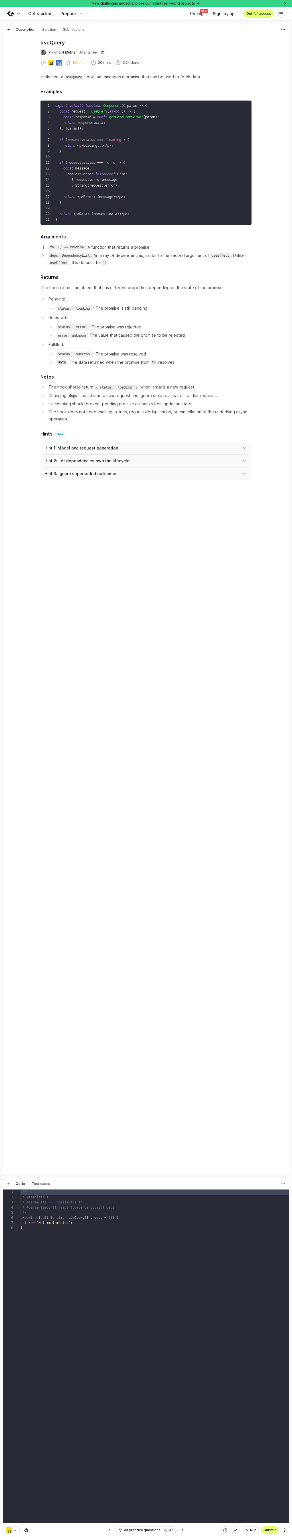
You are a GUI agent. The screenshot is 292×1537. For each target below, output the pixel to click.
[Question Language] (11, 1530)
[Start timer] (225, 1530)
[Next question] (183, 1530)
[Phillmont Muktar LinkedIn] (102, 52)
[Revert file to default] (283, 1195)
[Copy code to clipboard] (246, 106)
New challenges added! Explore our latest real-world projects (143, 3)
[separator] (146, 1176)
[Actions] (283, 30)
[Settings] (285, 1530)
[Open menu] (281, 14)
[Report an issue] (26, 1530)
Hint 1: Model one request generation (81, 447)
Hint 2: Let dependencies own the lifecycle (86, 460)
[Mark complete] (236, 1530)
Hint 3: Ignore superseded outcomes (80, 473)
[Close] (285, 3)
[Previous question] (109, 1530)
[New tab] (9, 30)
